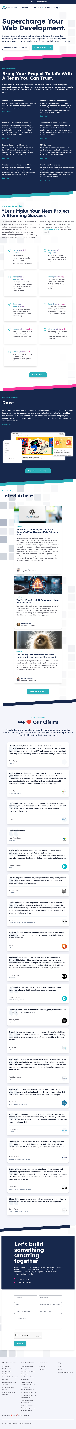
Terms (60, 1369)
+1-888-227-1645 (41, 2)
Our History (43, 1366)
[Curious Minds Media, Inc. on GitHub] (73, 1423)
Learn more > (7, 111)
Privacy (60, 1366)
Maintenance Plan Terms (65, 1372)
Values (41, 1369)
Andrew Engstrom (27, 569)
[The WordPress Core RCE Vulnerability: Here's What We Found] (38, 585)
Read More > (6, 425)
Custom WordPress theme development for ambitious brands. (28, 1408)
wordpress (19, 526)
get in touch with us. (51, 229)
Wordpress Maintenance (28, 1392)
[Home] (9, 8)
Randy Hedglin (26, 623)
